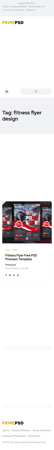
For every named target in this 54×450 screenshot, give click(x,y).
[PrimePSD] (12, 22)
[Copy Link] (18, 275)
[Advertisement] (27, 55)
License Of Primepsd (13, 10)
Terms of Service (36, 6)
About (6, 6)
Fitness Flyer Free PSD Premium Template (21, 257)
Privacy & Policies (18, 6)
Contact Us (30, 10)
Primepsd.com (39, 442)
